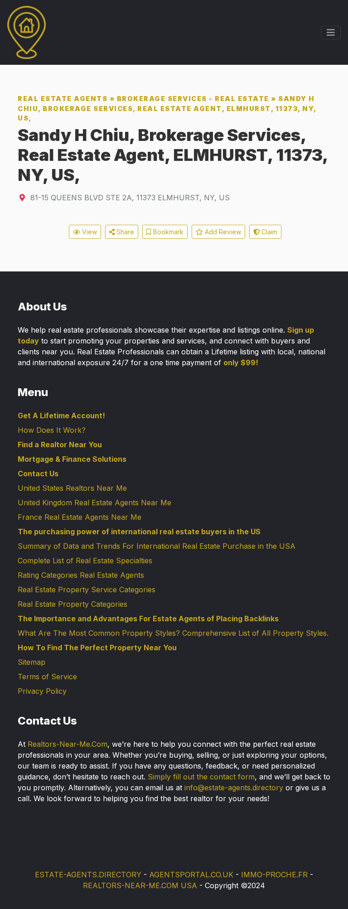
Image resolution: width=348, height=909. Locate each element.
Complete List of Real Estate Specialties (85, 560)
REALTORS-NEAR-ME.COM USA (140, 885)
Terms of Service (47, 676)
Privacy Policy (42, 691)
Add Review (222, 232)
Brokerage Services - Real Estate (193, 98)
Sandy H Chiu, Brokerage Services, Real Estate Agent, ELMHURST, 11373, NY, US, (167, 108)
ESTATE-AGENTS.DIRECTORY (88, 874)
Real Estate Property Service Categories (86, 589)
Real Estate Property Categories (72, 604)
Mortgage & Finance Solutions (72, 459)
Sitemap (31, 662)
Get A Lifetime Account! (61, 415)
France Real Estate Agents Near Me (79, 517)
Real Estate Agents (62, 98)
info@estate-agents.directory (233, 787)
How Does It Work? (52, 430)
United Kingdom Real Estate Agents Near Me (94, 502)
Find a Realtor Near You (60, 444)
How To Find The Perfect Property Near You (97, 647)
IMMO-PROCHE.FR (274, 874)
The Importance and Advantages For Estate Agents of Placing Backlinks (148, 618)
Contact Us (38, 473)
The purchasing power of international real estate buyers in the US (139, 531)
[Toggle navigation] (331, 32)
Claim (268, 232)
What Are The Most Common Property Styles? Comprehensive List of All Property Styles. (173, 633)
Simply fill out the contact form (201, 776)
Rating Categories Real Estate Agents (81, 575)
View (88, 232)
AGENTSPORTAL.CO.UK (191, 874)
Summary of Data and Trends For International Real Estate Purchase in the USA (156, 546)
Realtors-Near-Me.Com (67, 744)
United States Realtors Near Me (72, 488)
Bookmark (167, 232)
